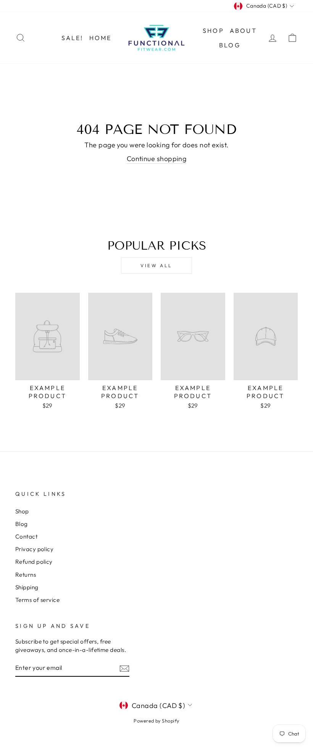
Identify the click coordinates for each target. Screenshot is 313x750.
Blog (229, 45)
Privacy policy (34, 549)
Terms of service (37, 599)
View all (156, 265)
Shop (213, 30)
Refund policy (34, 561)
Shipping (27, 587)
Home (100, 38)
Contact (26, 536)
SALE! (72, 38)
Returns (25, 574)
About (243, 30)
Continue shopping (157, 158)
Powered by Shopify (156, 721)
